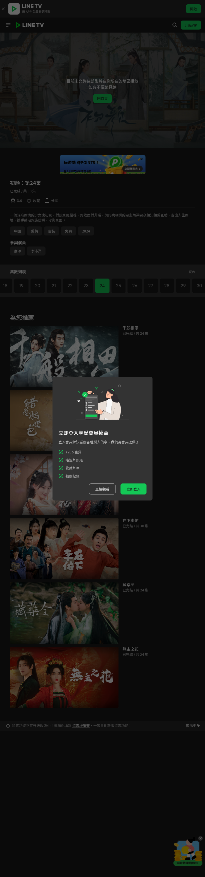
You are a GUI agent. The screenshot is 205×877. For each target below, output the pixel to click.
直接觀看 (102, 488)
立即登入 (133, 488)
